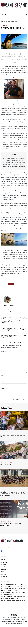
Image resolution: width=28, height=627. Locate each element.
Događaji (4, 25)
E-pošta (3, 381)
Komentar (4, 351)
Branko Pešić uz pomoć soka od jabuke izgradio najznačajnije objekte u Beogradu (6, 320)
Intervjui (4, 562)
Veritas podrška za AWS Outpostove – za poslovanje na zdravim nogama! (13, 597)
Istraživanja (5, 567)
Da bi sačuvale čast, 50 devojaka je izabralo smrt (21, 319)
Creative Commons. (15, 619)
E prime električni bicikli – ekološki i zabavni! (14, 601)
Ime (2, 375)
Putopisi (3, 574)
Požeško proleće (6, 465)
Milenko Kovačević (5, 30)
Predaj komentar (18, 399)
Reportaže (4, 576)
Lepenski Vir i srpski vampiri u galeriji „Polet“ (11, 525)
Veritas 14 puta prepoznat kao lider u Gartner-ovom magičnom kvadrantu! (12, 585)
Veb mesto (4, 388)
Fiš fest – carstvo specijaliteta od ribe (12, 436)
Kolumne (3, 569)
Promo (3, 572)
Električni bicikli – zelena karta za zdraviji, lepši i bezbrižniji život (13, 593)
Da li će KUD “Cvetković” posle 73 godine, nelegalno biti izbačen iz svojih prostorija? (12, 494)
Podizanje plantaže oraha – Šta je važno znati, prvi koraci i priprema (13, 589)
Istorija (3, 564)
